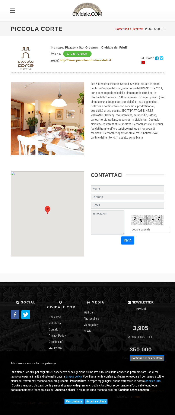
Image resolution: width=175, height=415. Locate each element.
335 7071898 (79, 54)
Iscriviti (141, 309)
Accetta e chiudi (96, 401)
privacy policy (74, 376)
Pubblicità (55, 323)
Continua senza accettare (147, 358)
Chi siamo (55, 317)
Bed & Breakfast (133, 29)
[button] (47, 210)
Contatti (53, 329)
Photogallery (91, 318)
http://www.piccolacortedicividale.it (85, 60)
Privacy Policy (57, 335)
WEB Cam (89, 312)
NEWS (87, 331)
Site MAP (58, 348)
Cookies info (56, 341)
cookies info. (153, 381)
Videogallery (91, 324)
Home (119, 29)
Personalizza (74, 401)
